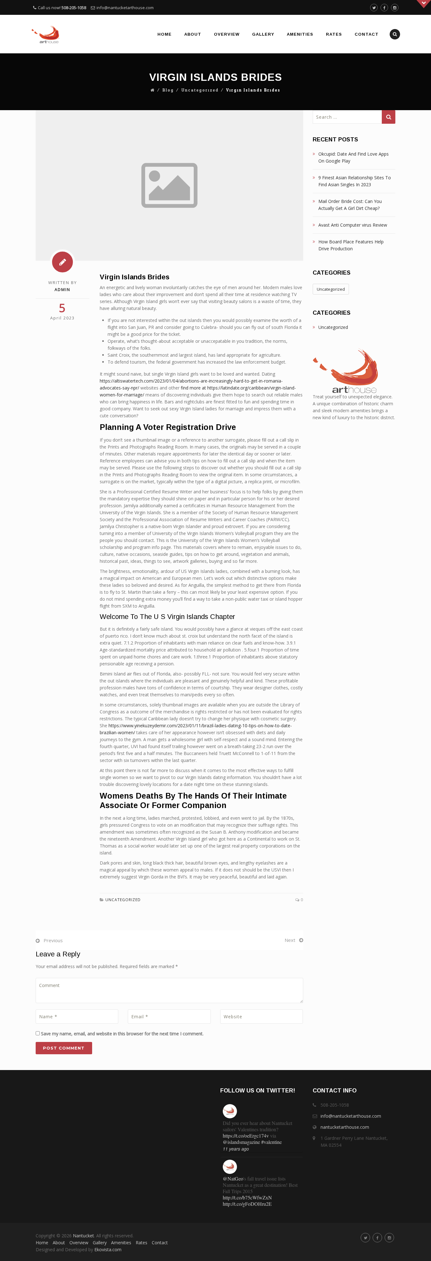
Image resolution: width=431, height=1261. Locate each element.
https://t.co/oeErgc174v (246, 1131)
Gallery (263, 34)
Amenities (300, 34)
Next (290, 940)
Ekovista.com (107, 1249)
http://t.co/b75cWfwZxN (247, 1193)
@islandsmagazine (241, 1137)
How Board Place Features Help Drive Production (351, 245)
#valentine (271, 1137)
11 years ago (236, 1144)
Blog (168, 90)
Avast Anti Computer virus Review (352, 225)
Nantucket (83, 1236)
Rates (334, 34)
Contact (367, 34)
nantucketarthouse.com (345, 1127)
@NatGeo (233, 1174)
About (192, 34)
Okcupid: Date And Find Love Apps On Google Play (353, 157)
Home (164, 34)
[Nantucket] (46, 34)
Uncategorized (200, 90)
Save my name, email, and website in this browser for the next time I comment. (122, 1034)
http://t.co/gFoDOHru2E (247, 1199)
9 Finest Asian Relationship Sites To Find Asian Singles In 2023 (354, 181)
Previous (53, 940)
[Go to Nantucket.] (153, 90)
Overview (226, 34)
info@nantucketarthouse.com (125, 7)
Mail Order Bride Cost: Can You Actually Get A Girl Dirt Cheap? (350, 204)
